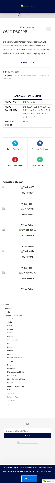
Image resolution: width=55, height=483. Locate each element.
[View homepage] (28, 6)
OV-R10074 (27, 257)
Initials (9, 354)
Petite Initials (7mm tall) (16, 386)
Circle (9, 326)
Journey (10, 361)
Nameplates (11, 375)
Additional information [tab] (27, 96)
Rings (7, 404)
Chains (10, 322)
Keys (9, 365)
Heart (9, 347)
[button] (48, 29)
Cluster (10, 329)
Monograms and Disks (15, 372)
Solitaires (10, 393)
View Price (27, 62)
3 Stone (10, 318)
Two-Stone (11, 400)
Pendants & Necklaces (13, 316)
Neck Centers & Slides (30, 75)
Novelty (10, 383)
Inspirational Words (14, 358)
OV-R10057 (27, 193)
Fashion (10, 336)
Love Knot (11, 368)
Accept (29, 478)
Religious (10, 390)
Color (9, 333)
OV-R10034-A (27, 235)
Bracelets (8, 308)
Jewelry (17, 75)
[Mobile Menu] (28, 15)
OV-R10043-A (27, 278)
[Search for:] (37, 15)
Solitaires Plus (12, 397)
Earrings (8, 312)
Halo (9, 343)
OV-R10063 (27, 214)
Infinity (10, 351)
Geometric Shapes (14, 340)
